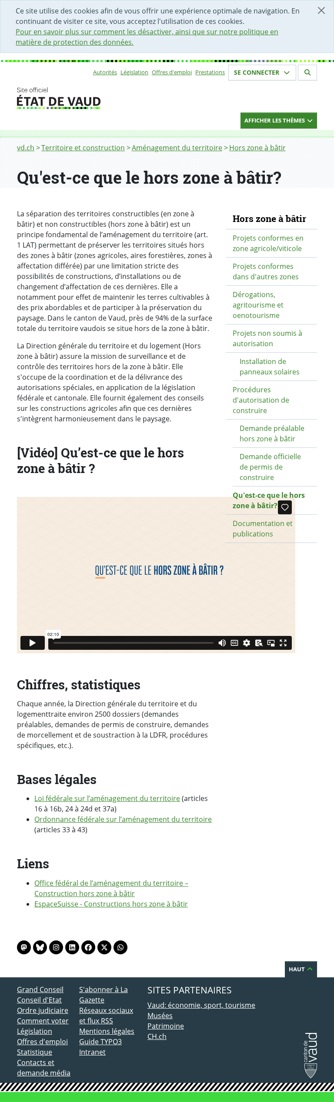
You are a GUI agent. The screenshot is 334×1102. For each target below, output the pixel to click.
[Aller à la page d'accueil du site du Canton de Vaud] (75, 98)
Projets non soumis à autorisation (267, 338)
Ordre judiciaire (42, 1010)
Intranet (92, 1052)
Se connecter (257, 72)
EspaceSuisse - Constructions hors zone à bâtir (111, 904)
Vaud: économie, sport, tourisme (201, 1005)
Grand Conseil (40, 989)
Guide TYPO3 (100, 1041)
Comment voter (43, 1021)
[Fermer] (321, 10)
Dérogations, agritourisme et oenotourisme (258, 305)
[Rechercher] (307, 72)
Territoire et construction (83, 147)
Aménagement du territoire (177, 147)
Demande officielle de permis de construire (270, 467)
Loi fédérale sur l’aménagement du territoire (107, 798)
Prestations (210, 72)
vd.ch (25, 147)
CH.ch (157, 1036)
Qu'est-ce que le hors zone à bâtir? (269, 500)
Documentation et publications (263, 529)
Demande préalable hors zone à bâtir (272, 433)
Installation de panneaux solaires (270, 367)
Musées (160, 1015)
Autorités (105, 72)
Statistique (34, 1052)
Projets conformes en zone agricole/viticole (268, 243)
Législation (134, 72)
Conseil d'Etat (39, 1000)
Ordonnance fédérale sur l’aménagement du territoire (123, 819)
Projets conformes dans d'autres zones (266, 271)
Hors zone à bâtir (257, 147)
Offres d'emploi (172, 72)
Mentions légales (106, 1031)
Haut (297, 969)
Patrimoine (165, 1026)
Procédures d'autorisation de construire (261, 400)
